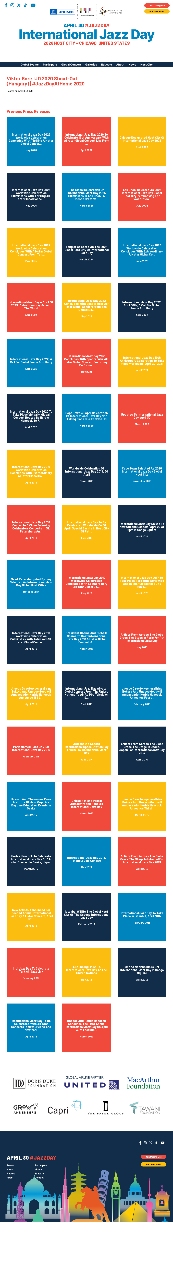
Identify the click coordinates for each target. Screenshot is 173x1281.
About (120, 64)
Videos (39, 1169)
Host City (146, 64)
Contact (39, 1177)
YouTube (33, 5)
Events (10, 1165)
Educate (106, 64)
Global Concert (71, 64)
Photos (11, 1173)
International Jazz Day (86, 34)
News (132, 64)
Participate (50, 64)
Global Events (30, 64)
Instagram (12, 5)
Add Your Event (157, 11)
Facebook (6, 5)
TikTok (25, 5)
